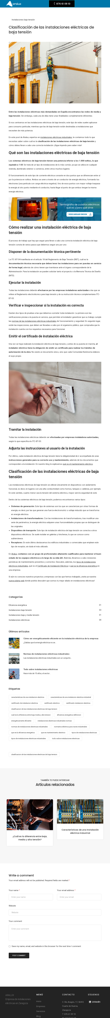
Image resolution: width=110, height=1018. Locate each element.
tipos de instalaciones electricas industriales (28, 738)
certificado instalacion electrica (78, 703)
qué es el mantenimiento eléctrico (78, 464)
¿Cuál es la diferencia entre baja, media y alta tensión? (30, 838)
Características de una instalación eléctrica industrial (80, 831)
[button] (62, 3)
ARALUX (9, 995)
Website (12, 906)
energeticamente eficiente (21, 721)
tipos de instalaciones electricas (84, 733)
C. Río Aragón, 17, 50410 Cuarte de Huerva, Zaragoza (73, 1006)
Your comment (15, 921)
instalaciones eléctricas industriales (56, 137)
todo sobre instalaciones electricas (66, 738)
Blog (38, 1016)
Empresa (40, 1006)
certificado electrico (52, 703)
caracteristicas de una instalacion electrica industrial (71, 697)
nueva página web (16, 581)
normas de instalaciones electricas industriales (29, 727)
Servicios (40, 1011)
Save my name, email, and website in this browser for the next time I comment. (46, 946)
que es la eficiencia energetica (23, 733)
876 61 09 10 (70, 1014)
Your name (14, 890)
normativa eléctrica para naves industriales (70, 727)
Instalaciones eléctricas (19, 620)
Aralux (14, 554)
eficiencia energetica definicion (69, 715)
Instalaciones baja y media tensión (24, 615)
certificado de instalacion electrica (24, 703)
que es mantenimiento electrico (53, 733)
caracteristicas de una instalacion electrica (27, 697)
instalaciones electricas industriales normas (55, 721)
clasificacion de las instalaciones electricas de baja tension (34, 709)
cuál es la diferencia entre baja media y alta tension (31, 715)
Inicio (38, 1001)
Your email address (66, 890)
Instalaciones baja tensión (23, 20)
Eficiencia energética (18, 605)
